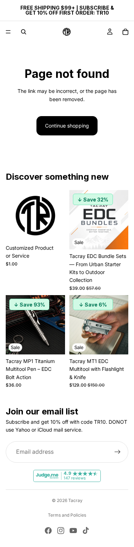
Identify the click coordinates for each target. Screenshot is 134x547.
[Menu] (8, 32)
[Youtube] (73, 530)
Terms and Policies (67, 515)
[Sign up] (117, 451)
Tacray (75, 500)
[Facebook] (48, 530)
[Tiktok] (85, 530)
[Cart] (125, 32)
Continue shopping (67, 126)
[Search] (23, 32)
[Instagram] (60, 530)
